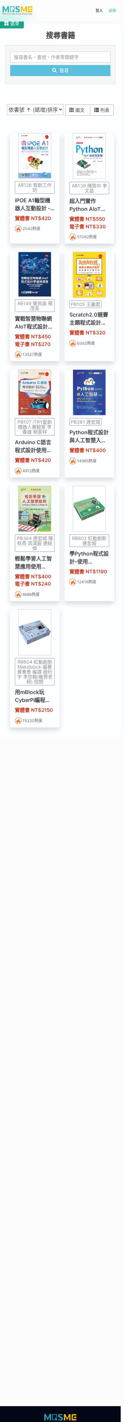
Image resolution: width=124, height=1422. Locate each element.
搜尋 (64, 70)
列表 (104, 110)
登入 (99, 10)
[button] (12, 23)
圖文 (80, 110)
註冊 (112, 10)
